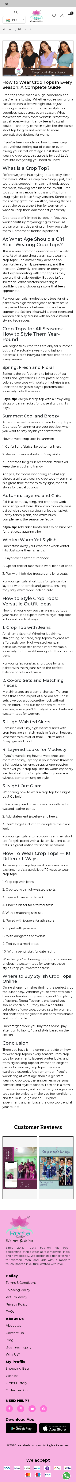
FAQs (10, 1311)
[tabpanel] (38, 1167)
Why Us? (13, 1354)
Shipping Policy (18, 1290)
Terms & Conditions (21, 1283)
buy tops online (48, 1026)
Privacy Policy (16, 1304)
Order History (16, 1383)
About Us (13, 1325)
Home (7, 29)
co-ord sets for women (53, 1009)
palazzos (29, 928)
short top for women (43, 205)
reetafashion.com (29, 1445)
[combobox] (14, 20)
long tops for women (36, 1063)
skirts (55, 303)
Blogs (22, 29)
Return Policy (16, 1297)
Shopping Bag (17, 1368)
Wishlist (12, 1376)
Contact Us (15, 1333)
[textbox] (12, 20)
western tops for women (21, 714)
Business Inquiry (18, 1347)
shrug (39, 764)
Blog (9, 1340)
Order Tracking (18, 1390)
